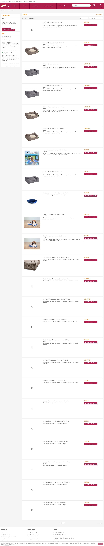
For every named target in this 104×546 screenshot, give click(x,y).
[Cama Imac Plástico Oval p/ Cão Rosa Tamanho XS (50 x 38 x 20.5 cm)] (32, 490)
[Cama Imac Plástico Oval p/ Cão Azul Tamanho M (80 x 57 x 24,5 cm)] (32, 429)
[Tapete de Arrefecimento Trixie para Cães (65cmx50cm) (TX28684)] (32, 222)
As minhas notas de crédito (33, 534)
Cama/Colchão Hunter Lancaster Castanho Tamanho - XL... (55, 319)
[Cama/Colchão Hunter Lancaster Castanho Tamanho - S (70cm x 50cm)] (32, 265)
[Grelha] (22, 18)
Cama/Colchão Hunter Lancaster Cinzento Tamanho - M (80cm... (56, 360)
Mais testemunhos (6, 28)
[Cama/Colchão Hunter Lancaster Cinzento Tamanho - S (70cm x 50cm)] (32, 347)
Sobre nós (4, 539)
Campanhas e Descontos (7, 541)
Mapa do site (32, 1)
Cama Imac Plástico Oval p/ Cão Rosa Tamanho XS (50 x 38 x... (56, 482)
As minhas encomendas (32, 532)
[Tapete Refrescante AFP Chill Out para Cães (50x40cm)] (32, 158)
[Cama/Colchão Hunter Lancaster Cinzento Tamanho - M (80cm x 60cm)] (32, 368)
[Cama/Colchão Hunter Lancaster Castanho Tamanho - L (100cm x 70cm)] (32, 307)
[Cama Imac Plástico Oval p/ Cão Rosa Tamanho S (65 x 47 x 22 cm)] (32, 510)
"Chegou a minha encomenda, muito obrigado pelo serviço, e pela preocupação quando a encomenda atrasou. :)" (9, 22)
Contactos (26, 1)
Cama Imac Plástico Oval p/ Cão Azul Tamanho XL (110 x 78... (56, 462)
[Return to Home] (1, 10)
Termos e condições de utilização (9, 536)
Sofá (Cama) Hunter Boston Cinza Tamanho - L (52, 85)
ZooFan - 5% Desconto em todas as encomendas (12, 1)
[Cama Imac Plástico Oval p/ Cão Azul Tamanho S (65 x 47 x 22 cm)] (32, 408)
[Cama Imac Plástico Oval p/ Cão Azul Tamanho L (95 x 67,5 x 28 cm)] (32, 449)
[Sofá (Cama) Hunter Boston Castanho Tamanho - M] (32, 115)
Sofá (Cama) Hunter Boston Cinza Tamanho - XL (53, 171)
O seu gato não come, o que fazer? (9, 55)
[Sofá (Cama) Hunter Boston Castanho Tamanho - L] (32, 136)
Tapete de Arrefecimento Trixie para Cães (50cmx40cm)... (55, 236)
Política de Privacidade (6, 534)
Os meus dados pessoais (33, 539)
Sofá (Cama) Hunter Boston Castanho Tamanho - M (53, 107)
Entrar (100, 7)
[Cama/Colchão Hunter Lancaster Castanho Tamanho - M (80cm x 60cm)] (32, 286)
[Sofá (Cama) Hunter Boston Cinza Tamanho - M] (32, 72)
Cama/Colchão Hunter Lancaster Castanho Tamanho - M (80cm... (56, 278)
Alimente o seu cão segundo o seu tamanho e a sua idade (9, 41)
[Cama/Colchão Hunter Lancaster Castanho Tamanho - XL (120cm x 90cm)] (32, 327)
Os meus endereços (32, 536)
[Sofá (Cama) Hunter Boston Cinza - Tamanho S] (32, 30)
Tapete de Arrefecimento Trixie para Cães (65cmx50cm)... (55, 214)
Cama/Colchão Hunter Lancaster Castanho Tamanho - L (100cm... (56, 299)
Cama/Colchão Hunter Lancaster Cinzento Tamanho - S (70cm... (56, 339)
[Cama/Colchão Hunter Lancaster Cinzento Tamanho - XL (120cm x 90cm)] (32, 388)
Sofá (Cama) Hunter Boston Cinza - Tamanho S (52, 22)
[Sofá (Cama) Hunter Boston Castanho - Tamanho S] (32, 51)
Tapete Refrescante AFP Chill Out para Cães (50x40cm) (54, 150)
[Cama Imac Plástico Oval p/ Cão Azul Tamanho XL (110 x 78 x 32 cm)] (32, 469)
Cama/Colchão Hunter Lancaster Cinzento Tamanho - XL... (55, 380)
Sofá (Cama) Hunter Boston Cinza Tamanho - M (53, 64)
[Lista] (24, 18)
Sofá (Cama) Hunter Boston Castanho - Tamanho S (53, 42)
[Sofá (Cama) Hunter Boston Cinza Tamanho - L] (32, 93)
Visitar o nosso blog (10, 66)
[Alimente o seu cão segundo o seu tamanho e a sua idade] (10, 38)
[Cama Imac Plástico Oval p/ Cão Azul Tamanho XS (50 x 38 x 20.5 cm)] (32, 201)
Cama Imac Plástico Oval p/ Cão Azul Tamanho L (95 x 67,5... (56, 441)
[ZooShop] (5, 5)
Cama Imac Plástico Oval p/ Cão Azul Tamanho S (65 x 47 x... (56, 401)
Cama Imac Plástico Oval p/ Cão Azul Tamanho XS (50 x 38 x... (56, 193)
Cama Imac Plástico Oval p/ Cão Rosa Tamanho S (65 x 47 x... (56, 502)
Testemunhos (6, 15)
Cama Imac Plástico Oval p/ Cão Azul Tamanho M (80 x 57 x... (56, 421)
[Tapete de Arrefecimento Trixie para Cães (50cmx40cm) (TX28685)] (32, 244)
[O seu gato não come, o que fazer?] (10, 53)
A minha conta (31, 529)
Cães (4, 9)
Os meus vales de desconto (33, 541)
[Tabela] (25, 18)
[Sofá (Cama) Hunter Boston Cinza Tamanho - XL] (32, 179)
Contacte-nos (4, 532)
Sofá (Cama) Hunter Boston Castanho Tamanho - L (53, 128)
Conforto (8, 9)
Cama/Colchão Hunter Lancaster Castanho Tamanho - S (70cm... (56, 257)
